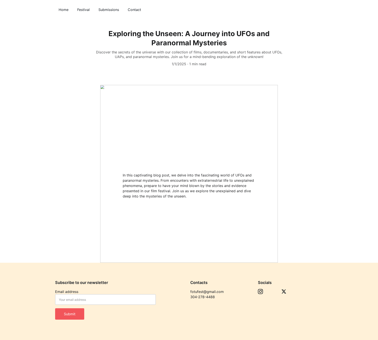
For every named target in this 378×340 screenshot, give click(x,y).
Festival (83, 9)
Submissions (108, 9)
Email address (66, 291)
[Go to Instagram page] (260, 291)
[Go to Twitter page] (283, 291)
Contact (134, 9)
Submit (69, 314)
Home (63, 9)
